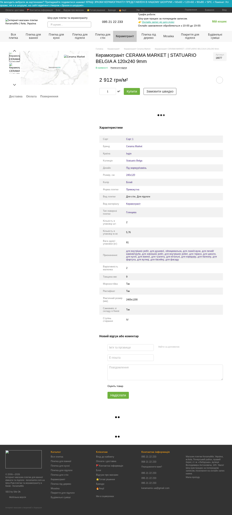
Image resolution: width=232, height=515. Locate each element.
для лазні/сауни (191, 251)
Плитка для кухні (56, 36)
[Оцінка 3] (141, 386)
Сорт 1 (129, 139)
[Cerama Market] (74, 56)
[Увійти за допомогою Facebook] (183, 347)
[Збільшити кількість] (113, 91)
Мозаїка (168, 36)
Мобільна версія (17, 497)
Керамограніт (125, 36)
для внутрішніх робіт (137, 251)
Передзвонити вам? (151, 466)
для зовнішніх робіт (152, 254)
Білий (129, 182)
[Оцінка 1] (129, 386)
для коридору (188, 256)
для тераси (195, 254)
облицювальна (173, 251)
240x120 (130, 175)
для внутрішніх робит (176, 254)
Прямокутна (132, 189)
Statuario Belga (134, 160)
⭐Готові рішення (96, 10)
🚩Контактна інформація (40, 10)
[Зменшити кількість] (102, 91)
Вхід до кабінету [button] (105, 456)
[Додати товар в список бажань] (219, 80)
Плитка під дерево (149, 36)
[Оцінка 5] (152, 386)
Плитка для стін (102, 36)
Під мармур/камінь (136, 168)
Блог (58, 10)
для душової (157, 251)
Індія (128, 153)
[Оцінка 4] (147, 386)
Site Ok (16, 492)
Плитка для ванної (33, 36)
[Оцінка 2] (135, 386)
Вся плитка (13, 36)
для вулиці (143, 259)
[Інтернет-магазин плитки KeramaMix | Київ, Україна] (23, 459)
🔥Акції (122, 10)
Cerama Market (134, 146)
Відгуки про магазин (73, 10)
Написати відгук (119, 68)
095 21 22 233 (112, 21)
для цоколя (209, 254)
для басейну (157, 259)
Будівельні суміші (215, 36)
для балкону (204, 256)
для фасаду (172, 259)
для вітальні (173, 256)
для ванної (144, 256)
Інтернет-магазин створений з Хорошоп (23, 507)
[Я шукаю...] (88, 24)
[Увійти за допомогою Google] (189, 347)
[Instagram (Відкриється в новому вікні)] (131, 10)
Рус (143, 10)
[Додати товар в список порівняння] (209, 80)
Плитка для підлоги (80, 36)
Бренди (112, 10)
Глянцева (131, 212)
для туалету (158, 256)
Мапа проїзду (193, 477)
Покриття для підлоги (190, 36)
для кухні (131, 256)
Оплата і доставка (14, 10)
